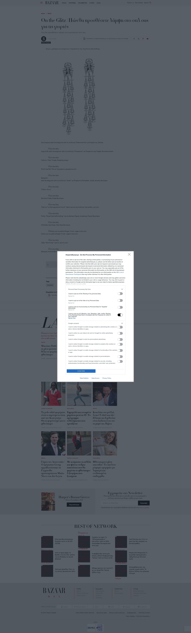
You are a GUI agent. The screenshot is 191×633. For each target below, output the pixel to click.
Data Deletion (84, 378)
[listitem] (95, 289)
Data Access (95, 378)
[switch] (120, 293)
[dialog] (95, 316)
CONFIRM (81, 371)
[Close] (130, 255)
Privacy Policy (106, 378)
